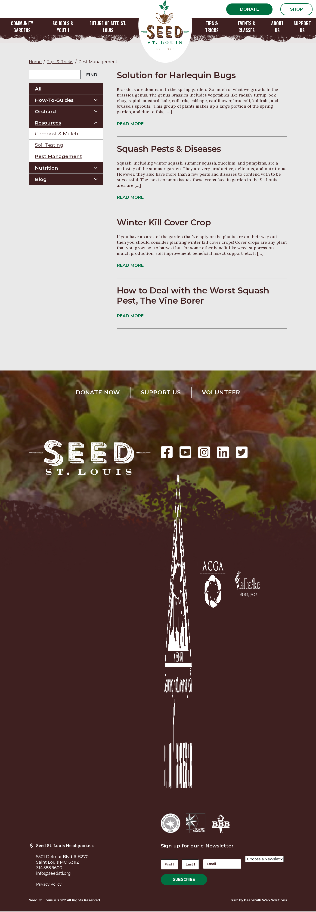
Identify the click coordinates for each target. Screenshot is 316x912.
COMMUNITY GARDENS (22, 27)
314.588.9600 (49, 867)
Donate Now (98, 392)
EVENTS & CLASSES (246, 27)
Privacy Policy (49, 884)
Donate (249, 9)
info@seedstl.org (53, 873)
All (38, 89)
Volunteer (221, 392)
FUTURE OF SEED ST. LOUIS (108, 27)
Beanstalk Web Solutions (265, 900)
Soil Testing (49, 145)
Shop (296, 9)
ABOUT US (277, 27)
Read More (130, 123)
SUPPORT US (302, 27)
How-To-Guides (54, 100)
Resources (48, 123)
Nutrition (46, 168)
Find (91, 74)
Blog (41, 179)
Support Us (161, 392)
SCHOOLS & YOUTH (63, 27)
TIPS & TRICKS (212, 27)
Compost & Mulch (56, 134)
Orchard (45, 111)
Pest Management (58, 156)
